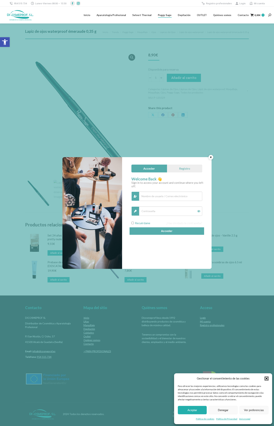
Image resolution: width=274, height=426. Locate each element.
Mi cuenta (259, 3)
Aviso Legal (244, 418)
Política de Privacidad (226, 418)
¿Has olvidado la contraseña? (184, 223)
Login (242, 3)
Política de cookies (205, 418)
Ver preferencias (254, 410)
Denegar (223, 410)
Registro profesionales (219, 3)
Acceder (166, 231)
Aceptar (192, 410)
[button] (5, 42)
